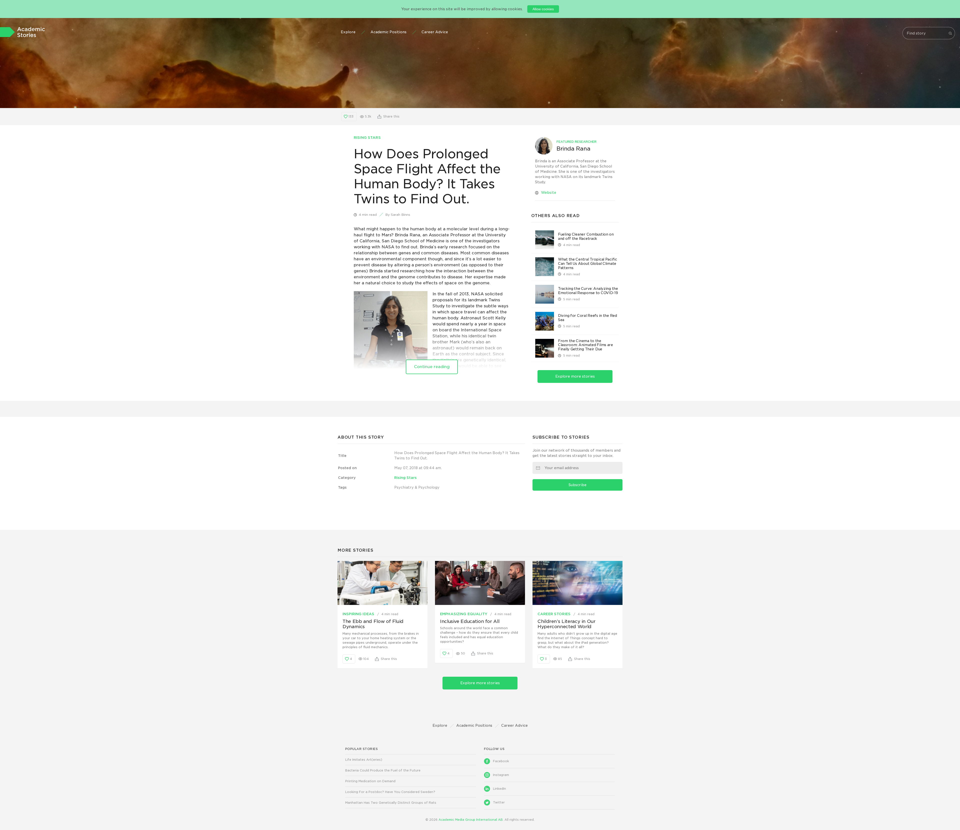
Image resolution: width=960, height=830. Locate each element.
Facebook (501, 761)
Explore (348, 32)
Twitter (499, 802)
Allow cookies (543, 9)
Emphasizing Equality (464, 614)
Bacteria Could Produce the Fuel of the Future (382, 770)
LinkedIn (499, 788)
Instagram (501, 775)
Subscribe (577, 485)
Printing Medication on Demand (370, 781)
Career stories (555, 614)
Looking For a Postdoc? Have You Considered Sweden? (390, 792)
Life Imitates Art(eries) (363, 759)
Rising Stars (367, 138)
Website (548, 193)
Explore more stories (575, 376)
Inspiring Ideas (358, 614)
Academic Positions (388, 32)
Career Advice (435, 32)
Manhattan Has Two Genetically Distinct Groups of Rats (390, 802)
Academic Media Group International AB (470, 819)
